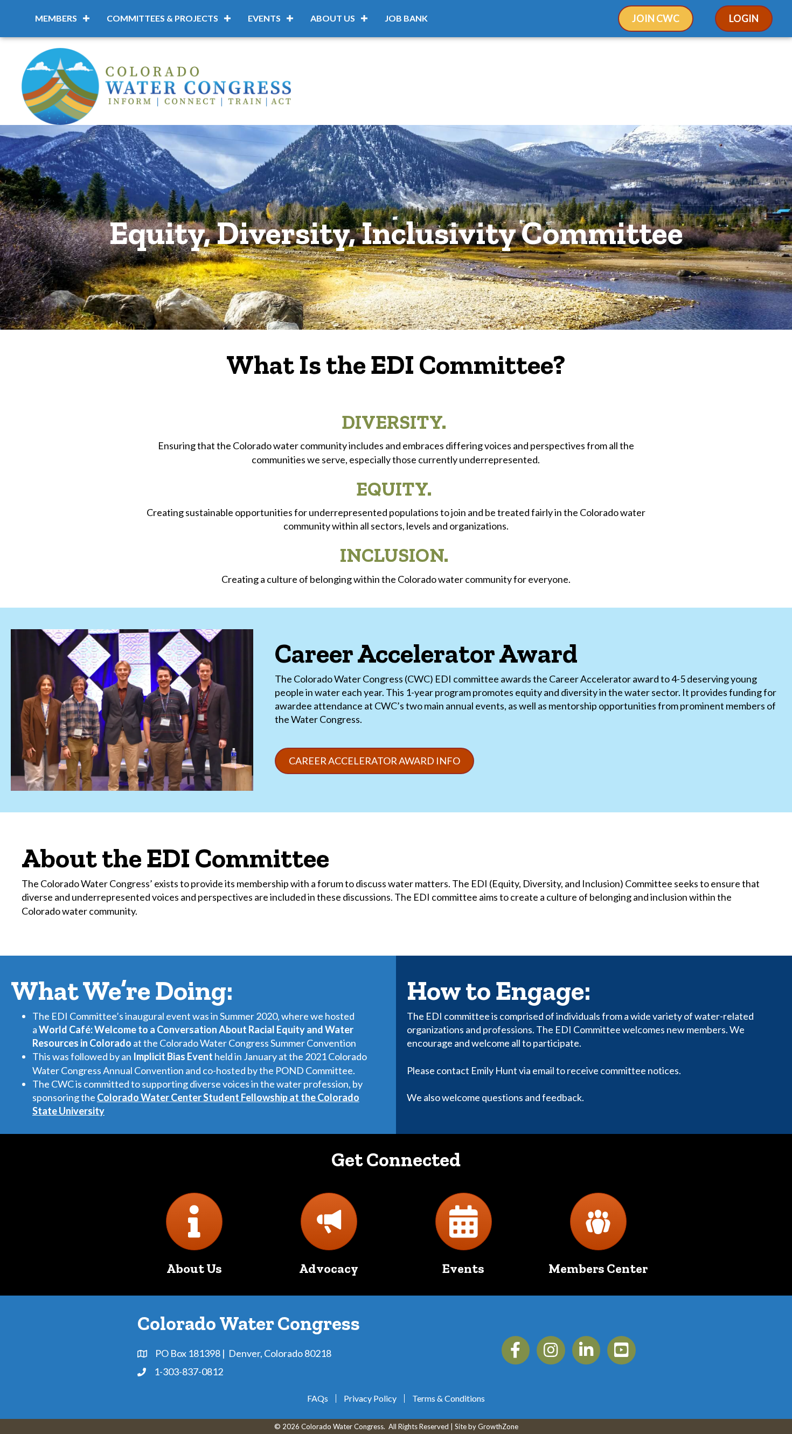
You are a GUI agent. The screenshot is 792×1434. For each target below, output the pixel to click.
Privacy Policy (370, 1398)
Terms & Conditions (448, 1398)
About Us (332, 18)
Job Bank (406, 18)
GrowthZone (498, 1426)
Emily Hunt (494, 1070)
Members (56, 18)
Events (264, 18)
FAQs (317, 1398)
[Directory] (194, 1230)
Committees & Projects (162, 18)
